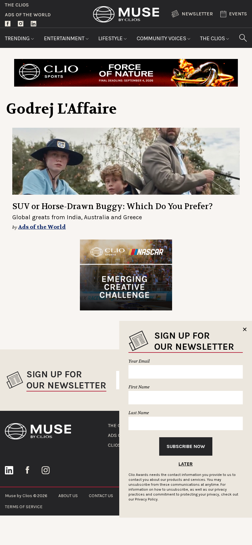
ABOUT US (68, 495)
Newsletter (197, 14)
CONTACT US (101, 495)
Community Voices (162, 38)
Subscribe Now (186, 446)
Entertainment (65, 38)
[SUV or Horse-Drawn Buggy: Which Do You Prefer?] (126, 161)
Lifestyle (111, 38)
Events (238, 14)
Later (186, 464)
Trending (18, 38)
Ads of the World (28, 15)
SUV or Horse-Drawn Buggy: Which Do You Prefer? (112, 206)
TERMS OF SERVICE (23, 506)
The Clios (17, 5)
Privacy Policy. (146, 499)
